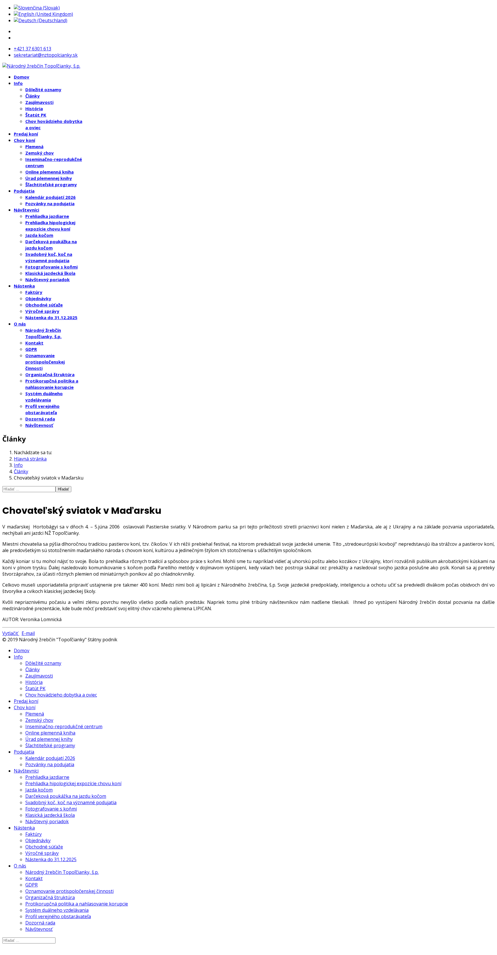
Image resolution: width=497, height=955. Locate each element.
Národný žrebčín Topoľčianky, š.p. (62, 872)
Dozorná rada (40, 419)
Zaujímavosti (39, 102)
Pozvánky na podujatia (49, 203)
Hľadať (63, 489)
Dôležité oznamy (43, 89)
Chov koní (24, 140)
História (34, 108)
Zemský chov (39, 153)
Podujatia (24, 191)
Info (18, 83)
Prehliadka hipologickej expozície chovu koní (73, 783)
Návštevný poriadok (47, 279)
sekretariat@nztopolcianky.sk (46, 55)
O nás (20, 324)
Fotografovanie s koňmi (51, 267)
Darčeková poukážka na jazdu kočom (65, 796)
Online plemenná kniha (49, 172)
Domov (21, 77)
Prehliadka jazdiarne (47, 216)
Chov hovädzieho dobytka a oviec (61, 695)
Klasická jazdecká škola (50, 273)
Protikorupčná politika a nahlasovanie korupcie (76, 904)
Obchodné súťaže (44, 305)
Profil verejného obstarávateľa (58, 916)
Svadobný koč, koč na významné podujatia (70, 802)
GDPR (31, 349)
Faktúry (33, 292)
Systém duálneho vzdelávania (57, 910)
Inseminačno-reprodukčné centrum (63, 726)
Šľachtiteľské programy (51, 184)
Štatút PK (35, 115)
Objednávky (38, 298)
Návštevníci (26, 210)
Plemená (34, 146)
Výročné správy (42, 311)
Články (32, 96)
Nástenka (24, 286)
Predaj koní (26, 134)
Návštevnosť (39, 425)
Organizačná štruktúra (49, 374)
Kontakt (34, 343)
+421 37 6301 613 (32, 48)
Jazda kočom (39, 235)
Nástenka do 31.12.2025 (51, 317)
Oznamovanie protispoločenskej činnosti (45, 362)
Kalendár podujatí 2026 (50, 197)
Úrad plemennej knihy (48, 178)
